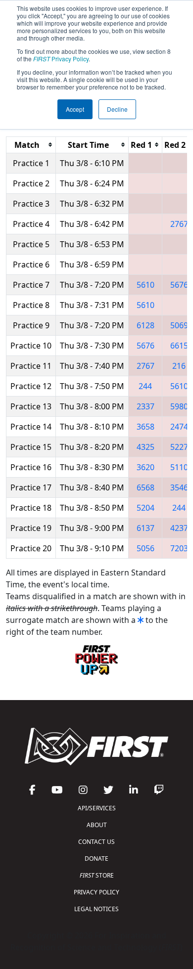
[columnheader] (31, 144)
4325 (145, 446)
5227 (179, 446)
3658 (145, 426)
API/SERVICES (97, 808)
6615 (179, 345)
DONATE (96, 858)
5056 (145, 548)
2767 (179, 224)
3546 (179, 487)
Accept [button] (75, 109)
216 (179, 365)
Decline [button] (117, 109)
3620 (145, 467)
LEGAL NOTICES (96, 909)
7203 (179, 548)
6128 (145, 325)
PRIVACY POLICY (96, 892)
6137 (145, 528)
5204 (145, 507)
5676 (179, 284)
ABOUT (97, 825)
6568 (145, 487)
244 (145, 386)
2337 (145, 406)
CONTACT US (96, 841)
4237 (179, 528)
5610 (145, 284)
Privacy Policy (61, 58)
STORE (97, 875)
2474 (179, 426)
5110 (179, 467)
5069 (179, 325)
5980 (179, 406)
